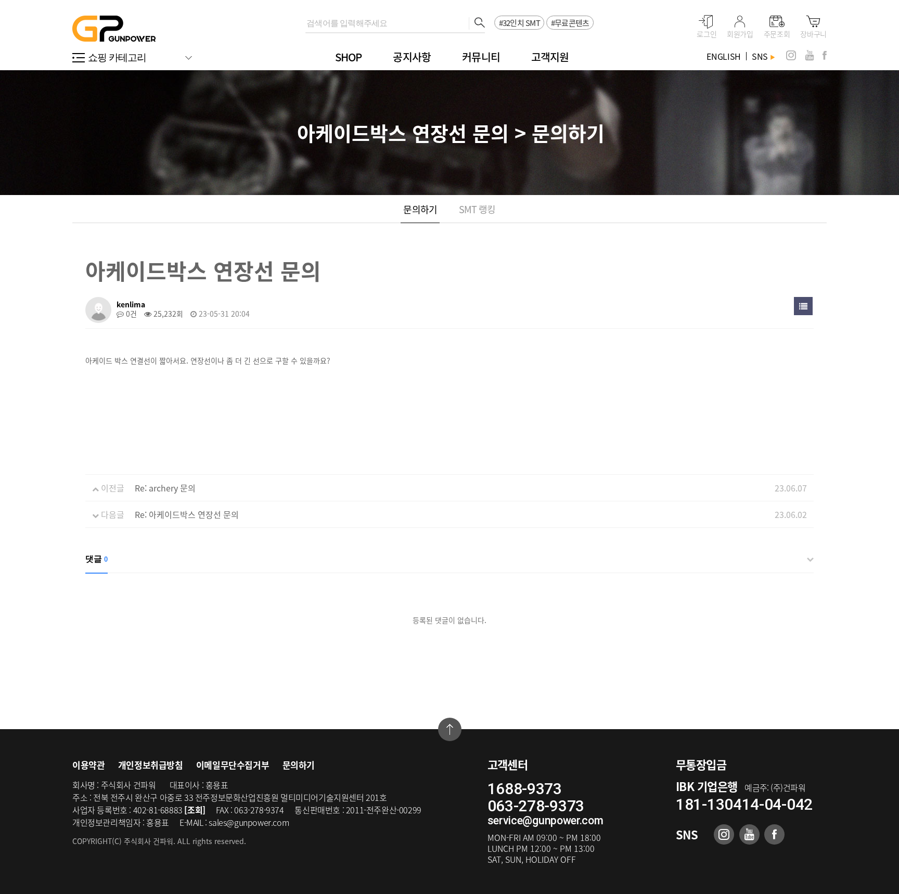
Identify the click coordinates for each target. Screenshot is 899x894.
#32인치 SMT (519, 23)
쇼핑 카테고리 (117, 57)
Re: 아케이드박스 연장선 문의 (187, 514)
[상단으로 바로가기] (449, 729)
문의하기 (419, 209)
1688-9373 (524, 788)
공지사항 (412, 57)
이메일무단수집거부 (232, 764)
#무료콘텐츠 (570, 23)
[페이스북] (825, 55)
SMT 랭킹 (477, 209)
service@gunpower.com (545, 820)
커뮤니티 (481, 57)
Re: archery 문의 (165, 488)
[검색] (477, 23)
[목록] (803, 306)
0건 (130, 313)
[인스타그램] (791, 55)
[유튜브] (809, 55)
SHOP (348, 57)
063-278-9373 (535, 805)
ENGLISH (724, 56)
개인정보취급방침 (150, 764)
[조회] (194, 810)
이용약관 (88, 764)
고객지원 (550, 57)
